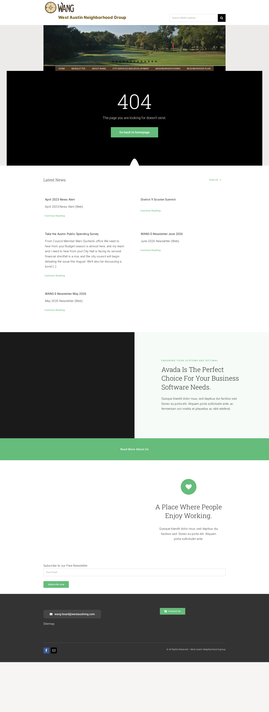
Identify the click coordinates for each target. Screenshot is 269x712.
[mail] (54, 650)
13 (156, 61)
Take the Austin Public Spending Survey (72, 234)
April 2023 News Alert (60, 199)
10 (145, 61)
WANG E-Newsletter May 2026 (65, 294)
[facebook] (46, 650)
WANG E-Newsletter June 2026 (162, 234)
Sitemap (48, 624)
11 (149, 61)
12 (152, 61)
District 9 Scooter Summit (158, 199)
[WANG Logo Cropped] (59, 2)
